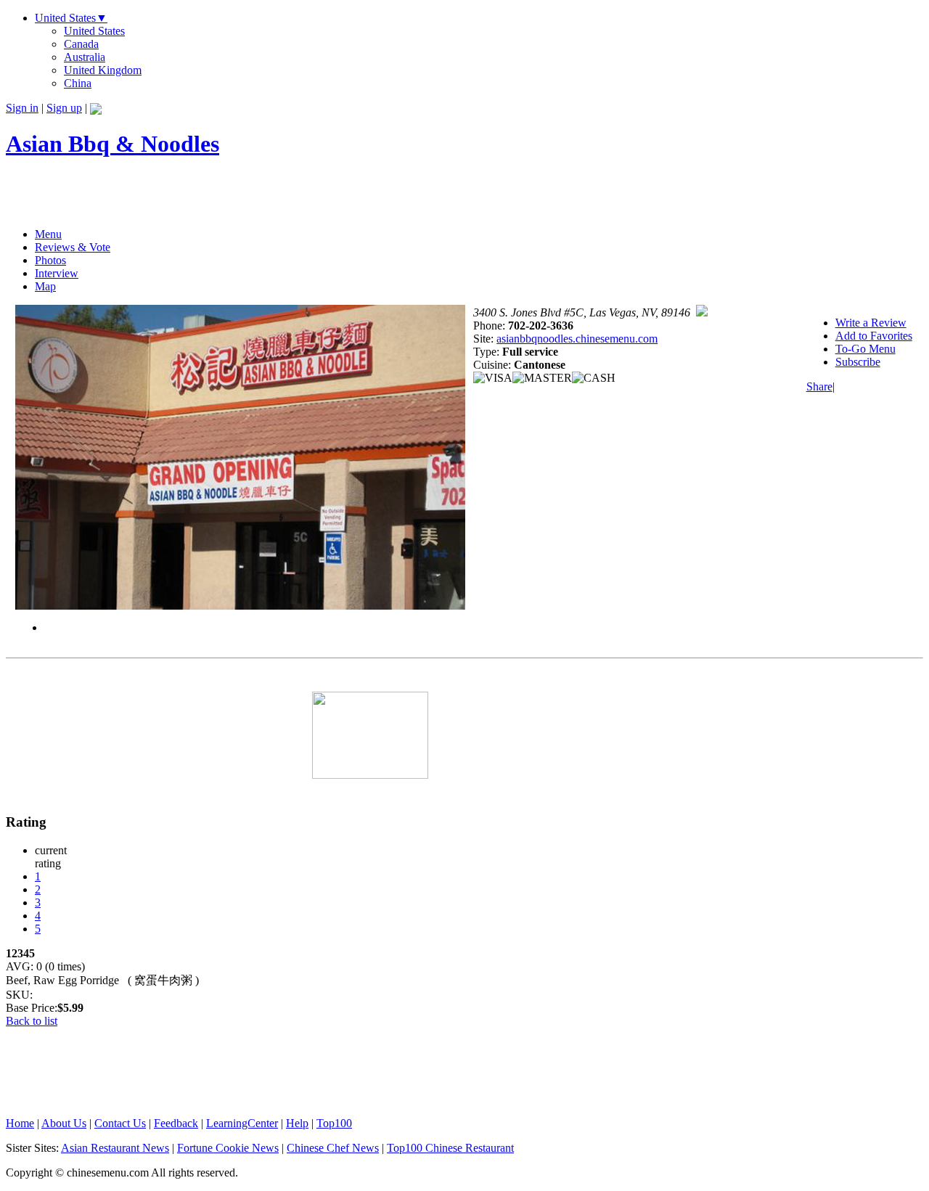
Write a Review (871, 322)
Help (297, 1123)
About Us (63, 1123)
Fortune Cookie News (228, 1148)
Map (45, 286)
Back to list (31, 1021)
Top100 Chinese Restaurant (450, 1148)
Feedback (176, 1123)
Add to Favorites (873, 336)
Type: (487, 351)
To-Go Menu (865, 349)
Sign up (64, 108)
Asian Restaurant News (115, 1148)
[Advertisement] (175, 194)
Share (819, 386)
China (77, 83)
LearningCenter (242, 1123)
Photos (50, 260)
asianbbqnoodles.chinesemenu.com (577, 338)
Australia (84, 57)
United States (71, 18)
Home (20, 1123)
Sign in (22, 108)
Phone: (490, 325)
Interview (56, 273)
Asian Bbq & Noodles (112, 144)
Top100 (334, 1123)
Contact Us (120, 1123)
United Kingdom (103, 70)
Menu (48, 234)
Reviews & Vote (72, 247)
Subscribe (857, 362)
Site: (484, 338)
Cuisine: (493, 365)
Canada (81, 44)
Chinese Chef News (333, 1148)
